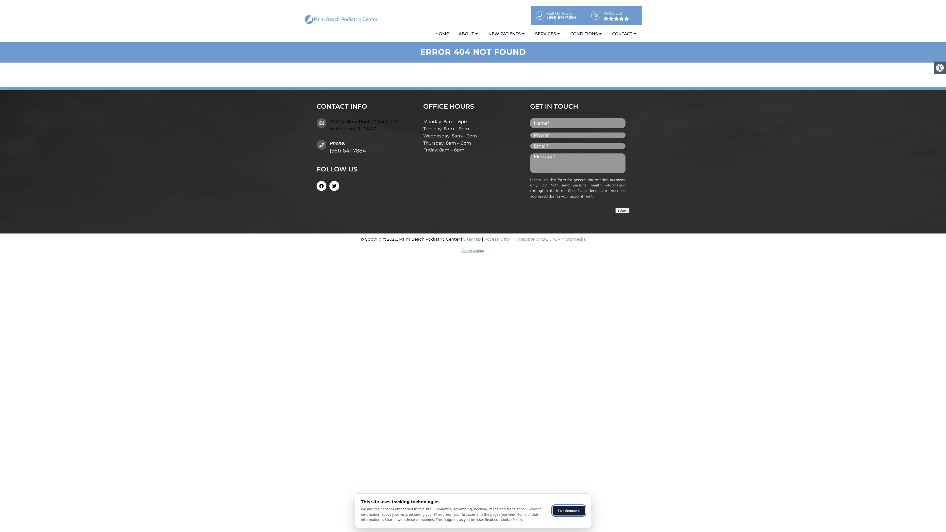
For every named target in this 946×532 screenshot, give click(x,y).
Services (545, 33)
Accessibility (497, 239)
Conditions (584, 33)
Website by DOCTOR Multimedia (551, 239)
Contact (622, 33)
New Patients (504, 33)
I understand (569, 511)
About (466, 33)
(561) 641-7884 (348, 151)
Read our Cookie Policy (503, 519)
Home (442, 33)
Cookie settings (473, 250)
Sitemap (472, 239)
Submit (622, 210)
